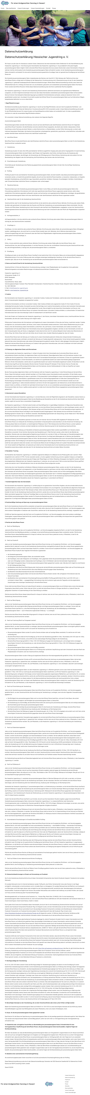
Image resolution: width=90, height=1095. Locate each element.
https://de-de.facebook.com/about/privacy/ (50, 948)
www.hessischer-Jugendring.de (19, 290)
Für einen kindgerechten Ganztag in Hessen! (28, 3)
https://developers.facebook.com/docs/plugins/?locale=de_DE (23, 913)
